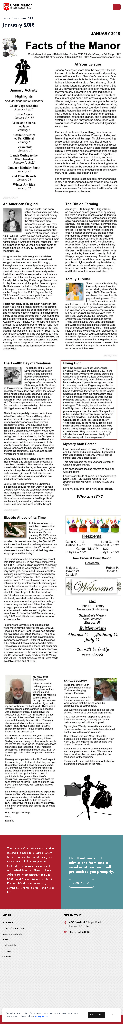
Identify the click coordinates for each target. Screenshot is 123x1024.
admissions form (83, 863)
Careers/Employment (14, 928)
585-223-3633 (85, 932)
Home (5, 18)
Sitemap (7, 951)
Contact (6, 957)
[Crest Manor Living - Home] (57, 7)
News (14, 18)
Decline (112, 1015)
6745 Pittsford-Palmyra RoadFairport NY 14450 (85, 924)
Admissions (8, 922)
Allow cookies (96, 1015)
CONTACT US (81, 883)
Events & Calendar (12, 934)
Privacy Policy (41, 1016)
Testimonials (9, 945)
